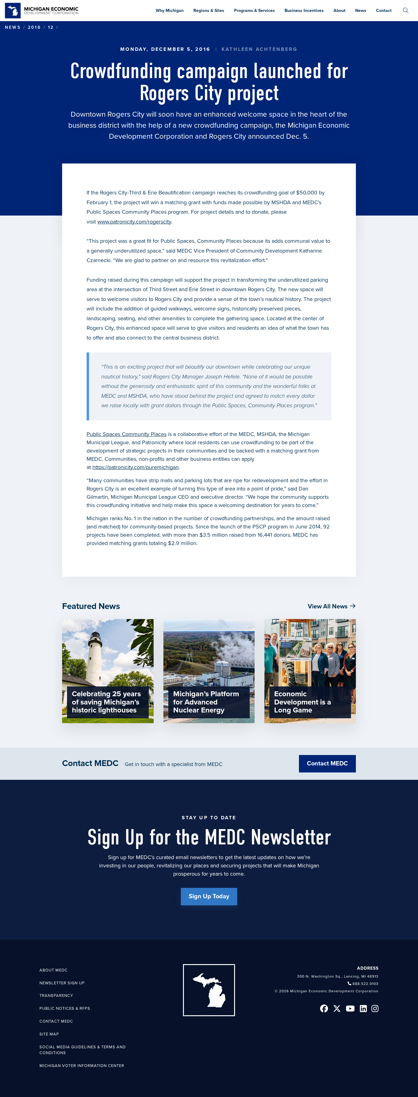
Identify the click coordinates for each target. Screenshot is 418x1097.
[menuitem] (405, 10)
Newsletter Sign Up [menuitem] (62, 983)
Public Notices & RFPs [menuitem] (64, 1008)
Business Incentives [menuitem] (304, 10)
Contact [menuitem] (384, 10)
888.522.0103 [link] (366, 984)
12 (51, 27)
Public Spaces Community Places (126, 434)
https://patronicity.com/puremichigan (135, 467)
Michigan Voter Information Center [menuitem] (81, 1065)
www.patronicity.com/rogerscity (134, 221)
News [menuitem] (360, 10)
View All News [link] (328, 606)
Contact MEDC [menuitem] (56, 1021)
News (13, 27)
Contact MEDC (327, 763)
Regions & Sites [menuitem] (208, 10)
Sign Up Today (209, 896)
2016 (34, 27)
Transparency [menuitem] (56, 995)
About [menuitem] (339, 10)
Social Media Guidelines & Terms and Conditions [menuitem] (82, 1050)
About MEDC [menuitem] (53, 970)
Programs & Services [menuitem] (254, 10)
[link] (41, 10)
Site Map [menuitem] (49, 1034)
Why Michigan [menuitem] (170, 10)
